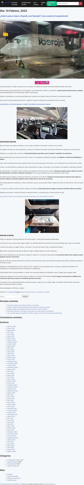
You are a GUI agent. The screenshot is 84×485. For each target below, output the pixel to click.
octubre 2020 (11, 436)
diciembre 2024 (12, 342)
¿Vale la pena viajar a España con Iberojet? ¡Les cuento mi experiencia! (34, 16)
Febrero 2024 (11, 357)
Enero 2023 (11, 383)
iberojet (23, 292)
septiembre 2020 (12, 438)
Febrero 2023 (11, 381)
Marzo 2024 (11, 355)
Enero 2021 (10, 430)
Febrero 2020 (11, 451)
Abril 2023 (10, 377)
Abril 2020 (10, 447)
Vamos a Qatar (11, 466)
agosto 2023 (11, 369)
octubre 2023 (11, 365)
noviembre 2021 (12, 410)
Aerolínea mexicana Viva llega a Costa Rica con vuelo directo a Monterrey (30, 311)
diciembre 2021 (12, 408)
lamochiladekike (21, 20)
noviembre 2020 (12, 434)
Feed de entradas (12, 476)
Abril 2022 (10, 400)
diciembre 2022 (12, 385)
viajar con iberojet (43, 292)
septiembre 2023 (12, 367)
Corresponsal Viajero (13, 460)
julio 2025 (10, 332)
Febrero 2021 (11, 428)
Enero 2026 (11, 328)
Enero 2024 (11, 359)
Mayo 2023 (10, 375)
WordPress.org (11, 480)
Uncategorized (10, 292)
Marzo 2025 (11, 338)
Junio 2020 (10, 443)
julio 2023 (10, 371)
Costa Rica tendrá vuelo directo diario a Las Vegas (23, 305)
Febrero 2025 (11, 340)
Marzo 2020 (11, 449)
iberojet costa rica (31, 292)
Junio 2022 (10, 397)
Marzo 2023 (11, 379)
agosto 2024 (11, 346)
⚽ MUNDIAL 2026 (51, 3)
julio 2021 (10, 418)
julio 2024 (10, 348)
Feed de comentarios (13, 478)
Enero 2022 (11, 406)
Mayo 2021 (10, 422)
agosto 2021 (11, 416)
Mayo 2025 (10, 336)
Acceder (9, 474)
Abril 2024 (10, 354)
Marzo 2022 (11, 402)
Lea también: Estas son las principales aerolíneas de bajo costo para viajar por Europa (27, 196)
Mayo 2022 (10, 398)
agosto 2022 (11, 393)
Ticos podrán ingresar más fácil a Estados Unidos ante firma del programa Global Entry (34, 313)
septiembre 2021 (12, 414)
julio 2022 (10, 395)
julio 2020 (10, 441)
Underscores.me (50, 484)
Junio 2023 (10, 373)
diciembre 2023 (12, 361)
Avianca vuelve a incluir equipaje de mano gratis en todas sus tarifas (28, 307)
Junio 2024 (10, 350)
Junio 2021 (10, 420)
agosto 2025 (11, 330)
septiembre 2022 (12, 391)
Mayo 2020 (10, 445)
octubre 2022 (11, 389)
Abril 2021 (10, 424)
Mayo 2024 (10, 352)
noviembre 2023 (12, 363)
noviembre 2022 (12, 387)
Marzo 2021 (11, 426)
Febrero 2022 (11, 404)
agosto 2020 (11, 440)
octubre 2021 (11, 412)
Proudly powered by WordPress (10, 484)
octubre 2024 (11, 344)
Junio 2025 (10, 334)
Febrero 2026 (11, 326)
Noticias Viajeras (12, 462)
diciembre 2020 (12, 432)
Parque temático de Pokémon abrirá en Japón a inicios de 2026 (27, 309)
